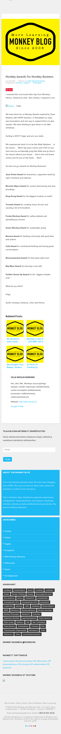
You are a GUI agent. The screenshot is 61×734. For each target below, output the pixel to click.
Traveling (34, 626)
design (6, 594)
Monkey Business (28, 610)
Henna (20, 598)
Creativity (39, 590)
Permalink (37, 83)
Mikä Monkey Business (15, 556)
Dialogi (30, 594)
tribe (43, 626)
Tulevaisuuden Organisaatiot (15, 630)
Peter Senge (9, 622)
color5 (33, 726)
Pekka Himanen (45, 618)
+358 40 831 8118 (46, 713)
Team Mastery (9, 626)
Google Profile (17, 406)
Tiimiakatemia (23, 626)
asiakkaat (7, 590)
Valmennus (8, 634)
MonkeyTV (26, 614)
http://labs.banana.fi (28, 402)
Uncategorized (11, 576)
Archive (19, 83)
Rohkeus (19, 622)
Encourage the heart (44, 594)
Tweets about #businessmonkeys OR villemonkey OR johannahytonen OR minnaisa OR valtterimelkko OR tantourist (27, 664)
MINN (6, 610)
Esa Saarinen (9, 598)
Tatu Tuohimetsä (38, 622)
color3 (29, 726)
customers (49, 590)
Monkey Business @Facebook (19, 642)
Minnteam (15, 610)
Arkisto (8, 537)
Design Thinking (18, 594)
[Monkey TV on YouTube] (4, 681)
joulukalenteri (42, 598)
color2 (27, 726)
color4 (31, 726)
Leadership (8, 606)
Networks (36, 614)
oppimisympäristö (29, 618)
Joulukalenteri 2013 (29, 602)
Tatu (28, 622)
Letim (27, 606)
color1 (26, 726)
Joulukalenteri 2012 (11, 602)
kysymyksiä (44, 602)
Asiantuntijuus (19, 590)
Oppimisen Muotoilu (11, 618)
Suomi (7, 569)
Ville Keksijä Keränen (36, 81)
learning (19, 606)
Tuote (43, 630)
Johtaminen (29, 598)
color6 (35, 726)
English (27, 83)
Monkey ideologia (45, 610)
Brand (30, 590)
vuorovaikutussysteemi (31, 634)
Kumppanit (9, 550)
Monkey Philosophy (11, 614)
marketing (36, 606)
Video (17, 634)
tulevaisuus (33, 630)
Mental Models (48, 606)
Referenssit (10, 563)
